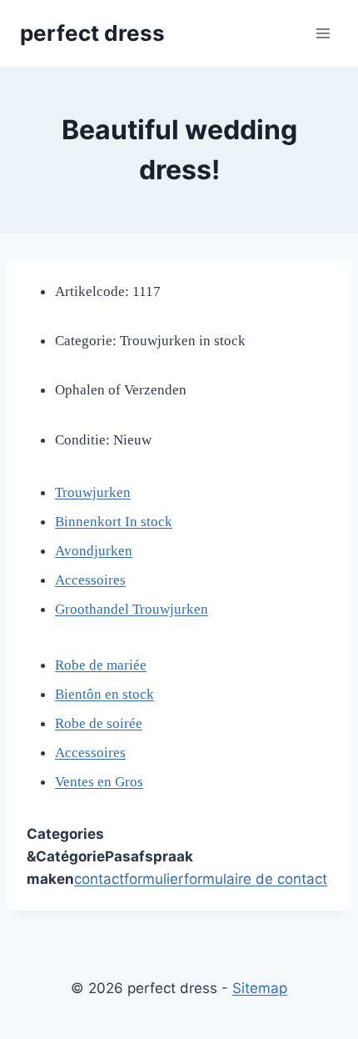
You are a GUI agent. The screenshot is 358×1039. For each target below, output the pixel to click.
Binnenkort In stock (113, 522)
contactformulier (129, 879)
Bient (71, 694)
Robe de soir (92, 723)
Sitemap (259, 988)
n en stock (124, 694)
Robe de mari (94, 665)
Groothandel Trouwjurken (131, 609)
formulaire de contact (255, 879)
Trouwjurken (93, 492)
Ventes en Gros (99, 782)
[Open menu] (322, 33)
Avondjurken (93, 551)
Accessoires (90, 580)
